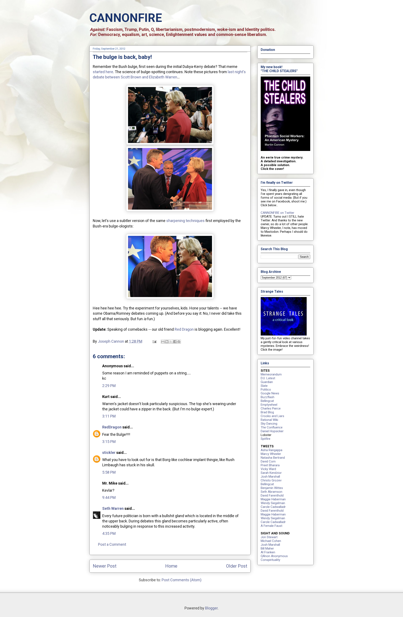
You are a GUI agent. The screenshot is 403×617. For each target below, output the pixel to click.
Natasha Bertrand (273, 458)
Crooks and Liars (272, 416)
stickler (108, 452)
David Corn (268, 461)
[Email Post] (154, 341)
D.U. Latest (268, 378)
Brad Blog (267, 412)
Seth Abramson (271, 492)
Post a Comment (112, 544)
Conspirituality (270, 560)
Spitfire (265, 439)
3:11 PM (109, 416)
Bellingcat (267, 401)
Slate (264, 386)
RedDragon (112, 427)
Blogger (211, 608)
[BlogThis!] (167, 342)
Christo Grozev (271, 480)
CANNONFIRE (125, 18)
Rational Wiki (269, 420)
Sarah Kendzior (271, 473)
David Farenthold (272, 495)
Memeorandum (271, 374)
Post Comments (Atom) (182, 580)
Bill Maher (267, 548)
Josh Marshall (270, 476)
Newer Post (104, 566)
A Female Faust (271, 526)
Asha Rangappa (271, 450)
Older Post (236, 566)
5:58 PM (109, 472)
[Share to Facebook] (175, 342)
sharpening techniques (185, 220)
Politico (266, 389)
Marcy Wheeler (271, 454)
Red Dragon (184, 329)
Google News (270, 393)
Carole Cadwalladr (273, 507)
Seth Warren (113, 508)
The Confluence (272, 427)
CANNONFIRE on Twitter (277, 213)
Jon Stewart (269, 537)
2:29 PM (109, 385)
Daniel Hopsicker (272, 431)
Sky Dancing (269, 423)
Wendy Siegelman (273, 503)
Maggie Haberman (273, 499)
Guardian (267, 382)
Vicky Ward (268, 469)
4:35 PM (109, 533)
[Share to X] (171, 342)
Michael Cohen (271, 541)
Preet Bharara (270, 465)
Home (171, 566)
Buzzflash (267, 397)
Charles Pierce (271, 408)
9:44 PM (109, 497)
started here (103, 72)
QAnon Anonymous (274, 556)
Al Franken (268, 552)
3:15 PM (109, 441)
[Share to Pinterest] (179, 342)
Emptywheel (269, 405)
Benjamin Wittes (272, 488)
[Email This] (163, 342)
